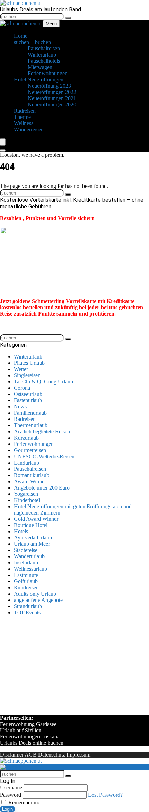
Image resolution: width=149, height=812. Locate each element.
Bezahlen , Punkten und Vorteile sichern (47, 218)
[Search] (3, 150)
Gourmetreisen (30, 450)
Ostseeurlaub (28, 394)
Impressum (78, 755)
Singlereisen (27, 375)
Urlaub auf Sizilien (20, 730)
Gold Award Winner (36, 519)
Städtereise (25, 550)
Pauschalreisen (30, 469)
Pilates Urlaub (29, 363)
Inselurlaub (26, 562)
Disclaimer (12, 755)
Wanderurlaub (29, 556)
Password (10, 795)
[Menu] (3, 142)
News (20, 406)
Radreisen (25, 419)
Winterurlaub (28, 357)
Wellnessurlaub (30, 569)
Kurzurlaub (26, 438)
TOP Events (27, 612)
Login (7, 809)
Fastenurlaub (28, 400)
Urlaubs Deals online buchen (31, 743)
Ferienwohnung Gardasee (28, 724)
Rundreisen (26, 587)
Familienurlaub (30, 413)
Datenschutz (51, 755)
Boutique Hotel (30, 525)
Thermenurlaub (30, 425)
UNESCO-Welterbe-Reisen (44, 456)
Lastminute (26, 575)
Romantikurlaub (31, 475)
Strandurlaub (28, 606)
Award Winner (30, 481)
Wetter (21, 369)
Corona (22, 388)
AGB (31, 755)
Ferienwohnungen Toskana (30, 737)
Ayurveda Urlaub (33, 538)
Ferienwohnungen (34, 444)
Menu (51, 23)
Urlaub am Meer (32, 544)
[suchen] (68, 18)
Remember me (23, 802)
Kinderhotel (27, 500)
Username (11, 788)
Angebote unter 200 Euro (42, 488)
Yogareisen (26, 494)
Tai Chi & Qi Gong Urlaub (43, 382)
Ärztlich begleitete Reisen (42, 431)
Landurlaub (26, 463)
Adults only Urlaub (35, 594)
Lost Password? (105, 795)
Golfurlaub (26, 581)
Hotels (21, 531)
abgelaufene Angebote (38, 600)
